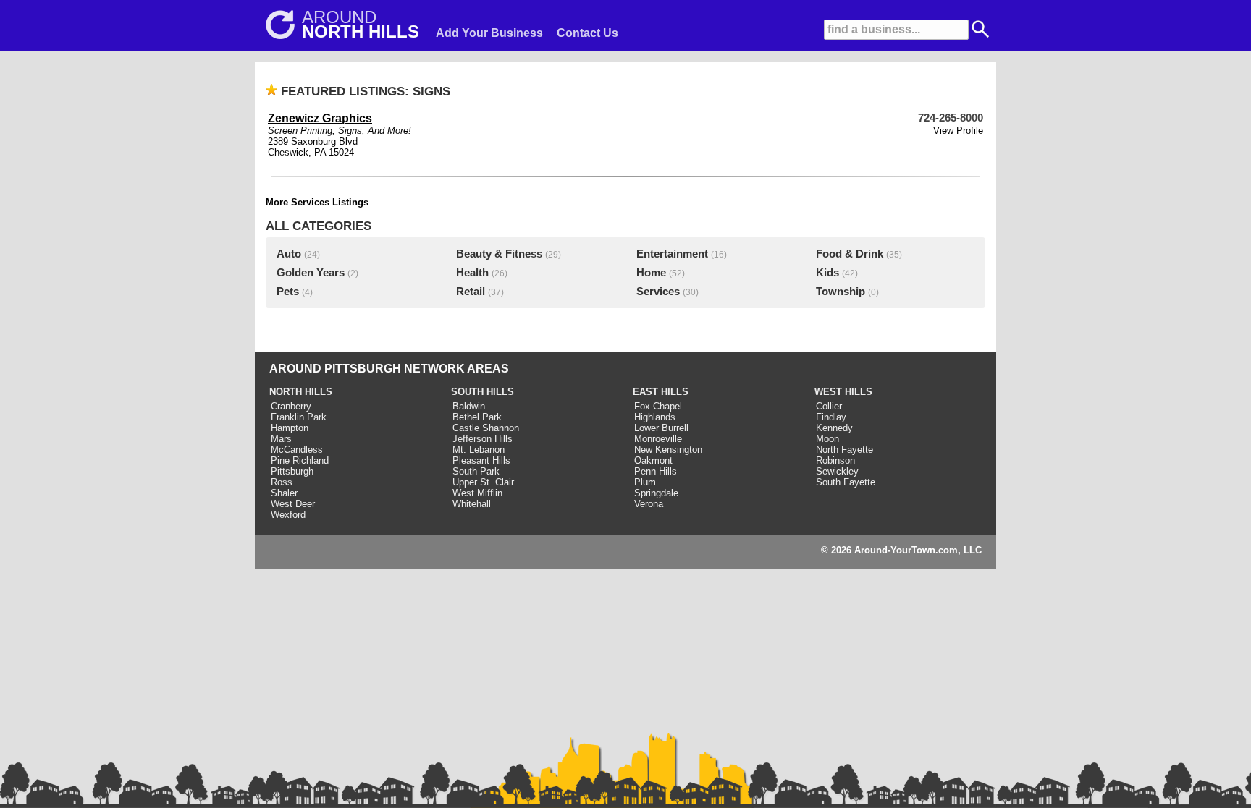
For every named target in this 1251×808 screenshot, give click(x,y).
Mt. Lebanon (478, 449)
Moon (827, 438)
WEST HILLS (843, 391)
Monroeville (658, 438)
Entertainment (672, 254)
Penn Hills (655, 471)
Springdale (656, 493)
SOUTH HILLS (482, 391)
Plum (645, 482)
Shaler (284, 493)
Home (651, 272)
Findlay (831, 417)
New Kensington (668, 449)
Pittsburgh (292, 471)
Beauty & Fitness (499, 254)
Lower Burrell (661, 427)
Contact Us (587, 33)
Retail (470, 291)
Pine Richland (300, 460)
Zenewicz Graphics (320, 118)
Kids (827, 272)
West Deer (293, 503)
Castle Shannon (485, 427)
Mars (281, 438)
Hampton (289, 427)
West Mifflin (477, 493)
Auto (289, 254)
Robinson (835, 460)
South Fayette (845, 482)
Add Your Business (489, 33)
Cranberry (291, 406)
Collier (829, 406)
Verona (648, 503)
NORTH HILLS (300, 391)
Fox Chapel (658, 406)
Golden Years (311, 272)
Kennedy (834, 427)
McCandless (297, 449)
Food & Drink (849, 254)
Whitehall (471, 503)
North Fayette (844, 449)
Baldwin (468, 406)
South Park (476, 471)
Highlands (654, 417)
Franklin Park (299, 417)
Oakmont (653, 460)
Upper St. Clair (483, 482)
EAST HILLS (660, 391)
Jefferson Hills (482, 438)
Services (658, 291)
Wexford (288, 514)
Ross (281, 482)
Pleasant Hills (481, 460)
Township (840, 291)
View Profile (958, 130)
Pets (288, 291)
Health (472, 272)
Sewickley (837, 471)
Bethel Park (477, 417)
